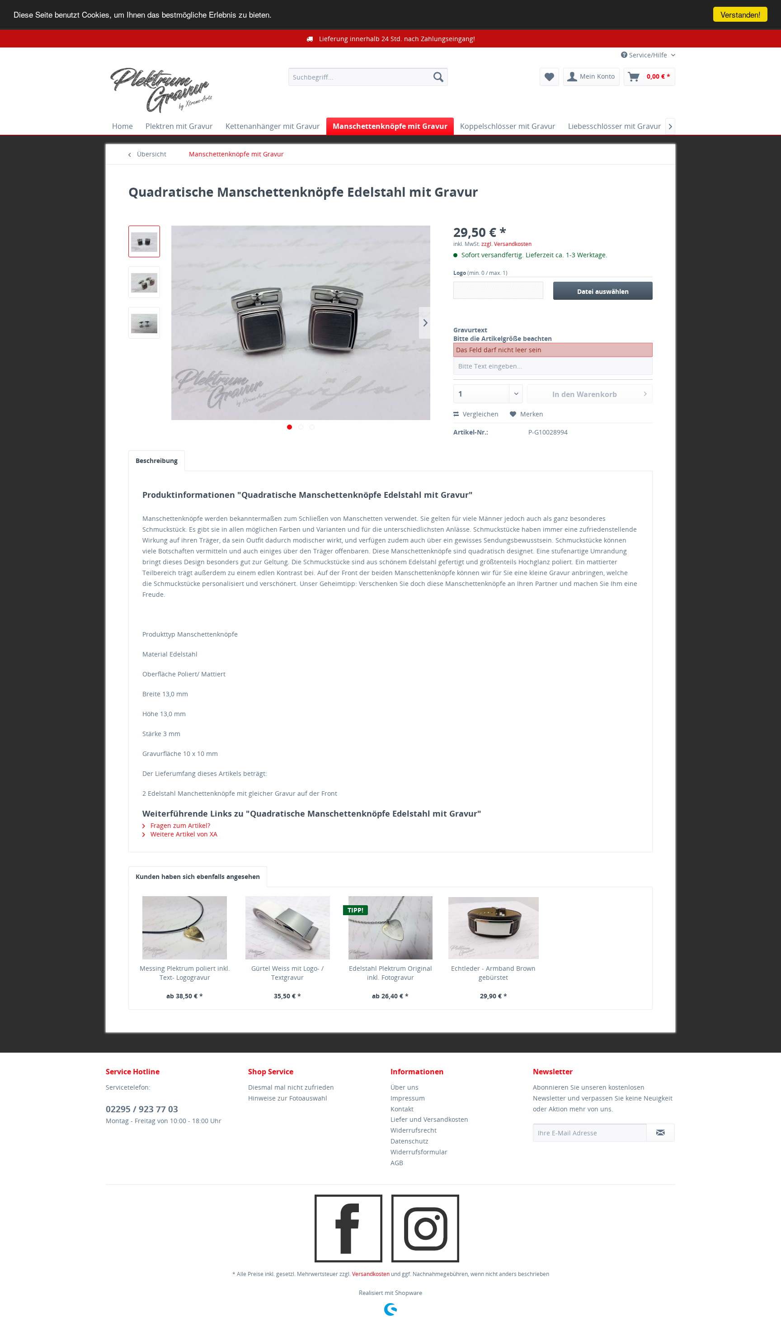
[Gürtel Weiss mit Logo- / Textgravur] (288, 927)
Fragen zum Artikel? (179, 825)
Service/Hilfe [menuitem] (648, 55)
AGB (396, 1162)
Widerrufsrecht (413, 1130)
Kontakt (402, 1109)
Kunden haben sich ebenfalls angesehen (198, 876)
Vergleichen (480, 414)
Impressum (407, 1098)
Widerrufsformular (418, 1152)
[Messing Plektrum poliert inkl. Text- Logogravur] (185, 927)
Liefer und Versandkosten (429, 1119)
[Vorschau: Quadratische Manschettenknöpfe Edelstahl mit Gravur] (144, 241)
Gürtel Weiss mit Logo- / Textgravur (287, 973)
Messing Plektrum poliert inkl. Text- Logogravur (185, 973)
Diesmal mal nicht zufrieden (291, 1087)
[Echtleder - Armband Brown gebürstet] (494, 927)
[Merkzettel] (549, 77)
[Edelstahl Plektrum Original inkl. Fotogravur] (390, 927)
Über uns (404, 1087)
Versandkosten (371, 1274)
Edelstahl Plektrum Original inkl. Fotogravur (390, 973)
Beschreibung (157, 460)
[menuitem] (368, 77)
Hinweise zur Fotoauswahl (287, 1098)
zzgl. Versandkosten (506, 244)
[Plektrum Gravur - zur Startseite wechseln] (161, 90)
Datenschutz (409, 1141)
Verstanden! (740, 14)
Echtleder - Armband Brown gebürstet (493, 973)
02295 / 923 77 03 (142, 1109)
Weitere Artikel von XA (183, 834)
